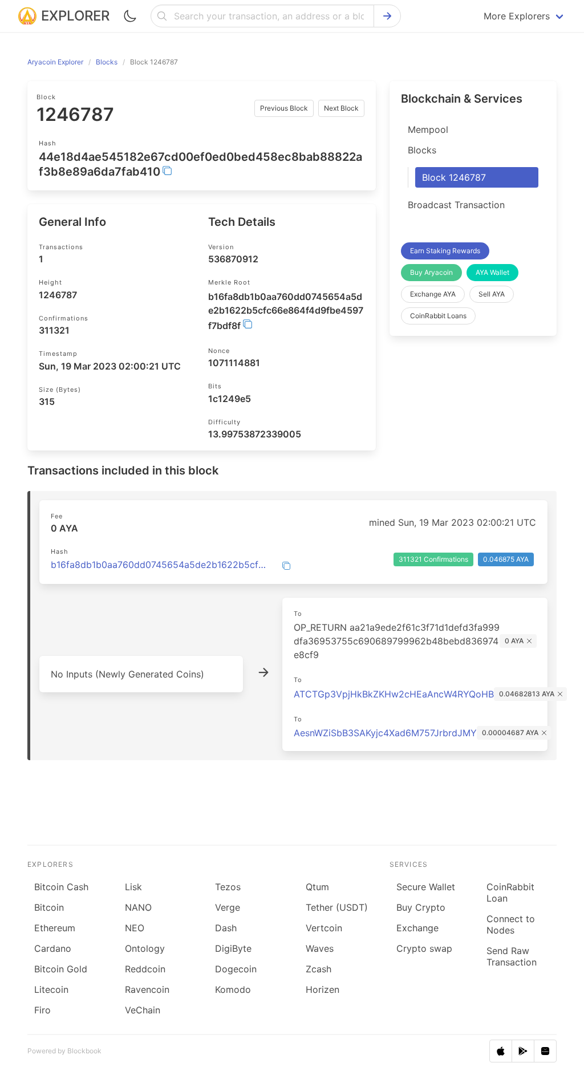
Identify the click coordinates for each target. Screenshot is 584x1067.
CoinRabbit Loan (510, 892)
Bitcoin (49, 907)
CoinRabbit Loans (438, 315)
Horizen (322, 989)
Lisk (133, 886)
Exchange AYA (433, 294)
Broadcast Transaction (456, 204)
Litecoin (51, 989)
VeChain (142, 1010)
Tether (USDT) (337, 907)
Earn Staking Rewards (445, 250)
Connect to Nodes (510, 924)
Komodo (233, 989)
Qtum (317, 886)
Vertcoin (324, 928)
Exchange (417, 928)
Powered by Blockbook (64, 1050)
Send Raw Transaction (511, 956)
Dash (226, 928)
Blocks (422, 150)
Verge (227, 907)
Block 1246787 (454, 177)
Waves (320, 948)
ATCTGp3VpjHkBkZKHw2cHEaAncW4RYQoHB (394, 694)
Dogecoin (236, 969)
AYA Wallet (492, 272)
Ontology (145, 948)
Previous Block (284, 108)
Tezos (228, 886)
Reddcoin (145, 969)
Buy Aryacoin (431, 272)
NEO (134, 928)
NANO (138, 907)
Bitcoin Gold (60, 969)
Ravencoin (147, 989)
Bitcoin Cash (61, 886)
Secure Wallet (425, 886)
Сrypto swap (424, 948)
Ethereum (54, 928)
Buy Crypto (420, 907)
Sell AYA (491, 294)
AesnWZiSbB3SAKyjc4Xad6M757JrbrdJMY (385, 733)
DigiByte (233, 948)
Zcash (318, 969)
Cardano (52, 948)
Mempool (428, 129)
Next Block (341, 108)
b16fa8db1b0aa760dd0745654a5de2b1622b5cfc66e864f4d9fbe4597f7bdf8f (159, 564)
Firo (42, 1010)
